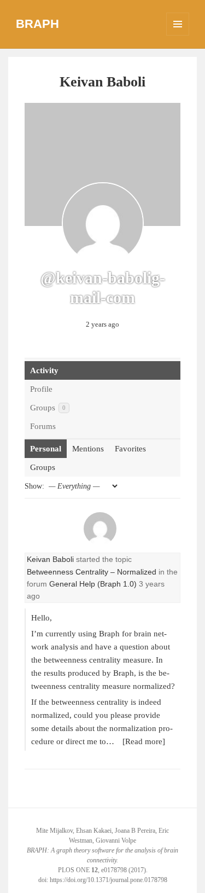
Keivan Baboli (50, 559)
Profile (41, 389)
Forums (43, 426)
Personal (45, 448)
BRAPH (37, 24)
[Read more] (143, 741)
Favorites (130, 448)
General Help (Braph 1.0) (93, 583)
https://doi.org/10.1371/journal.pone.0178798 (108, 880)
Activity (44, 370)
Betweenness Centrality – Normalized (91, 571)
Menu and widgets (178, 35)
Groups (48, 407)
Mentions (88, 448)
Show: (34, 486)
